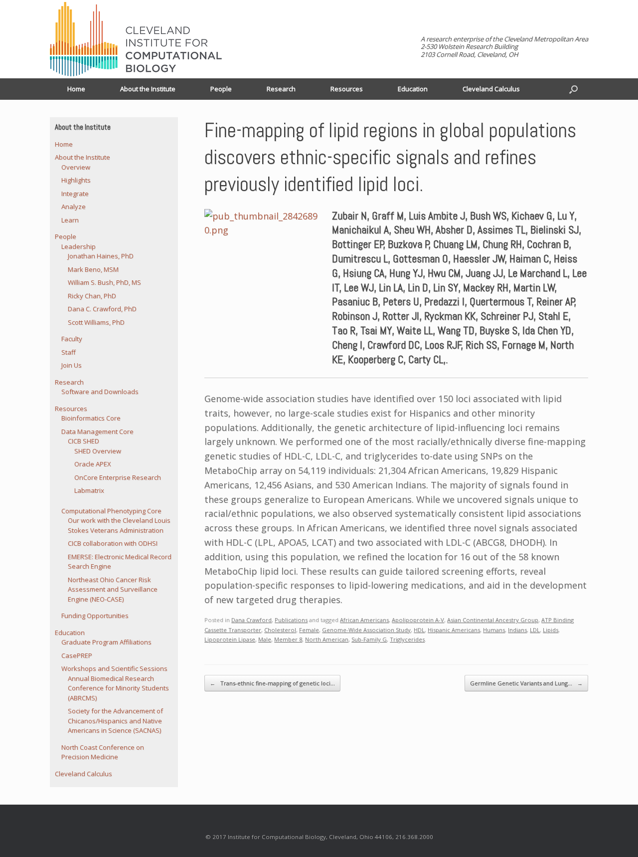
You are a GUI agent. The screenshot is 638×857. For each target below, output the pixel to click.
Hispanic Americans (454, 630)
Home (76, 88)
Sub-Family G (369, 639)
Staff (68, 352)
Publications (291, 620)
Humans (494, 630)
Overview (75, 167)
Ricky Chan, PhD (92, 295)
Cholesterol (280, 630)
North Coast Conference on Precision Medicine (102, 752)
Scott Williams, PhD (96, 322)
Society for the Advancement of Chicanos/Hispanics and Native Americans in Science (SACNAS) (115, 720)
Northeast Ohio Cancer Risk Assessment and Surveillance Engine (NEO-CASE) (113, 589)
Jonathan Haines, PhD (101, 255)
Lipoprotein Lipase (229, 639)
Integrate (75, 193)
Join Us (71, 365)
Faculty (71, 338)
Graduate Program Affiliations (106, 642)
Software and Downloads (100, 391)
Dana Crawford (251, 620)
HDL (419, 630)
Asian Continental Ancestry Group (492, 620)
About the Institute (147, 88)
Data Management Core (97, 431)
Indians (517, 630)
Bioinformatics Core (91, 418)
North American (326, 639)
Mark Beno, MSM (93, 269)
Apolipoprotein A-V (418, 620)
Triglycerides (407, 639)
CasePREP (76, 655)
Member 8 (288, 639)
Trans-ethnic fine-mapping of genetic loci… (272, 683)
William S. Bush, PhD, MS (104, 282)
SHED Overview (97, 450)
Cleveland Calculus (491, 88)
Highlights (76, 180)
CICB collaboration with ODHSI (113, 543)
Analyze (73, 206)
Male (264, 639)
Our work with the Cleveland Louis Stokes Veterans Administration (119, 525)
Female (309, 630)
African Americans (364, 620)
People (221, 88)
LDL (535, 630)
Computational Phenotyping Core (111, 510)
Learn (70, 219)
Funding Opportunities (95, 615)
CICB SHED (83, 440)
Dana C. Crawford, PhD (102, 308)
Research (281, 88)
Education (413, 88)
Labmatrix (89, 490)
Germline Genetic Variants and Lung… (526, 683)
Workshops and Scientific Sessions (114, 668)
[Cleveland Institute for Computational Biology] (136, 39)
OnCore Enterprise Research (117, 477)
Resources (346, 88)
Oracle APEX (92, 463)
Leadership (78, 246)
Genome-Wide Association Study (366, 630)
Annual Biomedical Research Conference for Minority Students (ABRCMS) (118, 688)
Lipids (550, 630)
